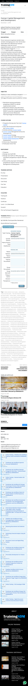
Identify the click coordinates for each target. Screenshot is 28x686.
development (21, 292)
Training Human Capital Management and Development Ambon (13, 311)
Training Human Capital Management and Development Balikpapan (13, 315)
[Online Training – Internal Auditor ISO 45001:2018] (14, 479)
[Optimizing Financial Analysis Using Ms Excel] (14, 535)
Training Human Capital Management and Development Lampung (13, 332)
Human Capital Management (13, 299)
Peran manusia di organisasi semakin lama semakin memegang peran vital (13, 308)
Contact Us (17, 1)
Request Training (9, 1)
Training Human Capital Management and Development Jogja (11, 330)
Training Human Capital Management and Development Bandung (13, 316)
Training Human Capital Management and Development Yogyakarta (12, 359)
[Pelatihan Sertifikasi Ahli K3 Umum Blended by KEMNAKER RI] (14, 571)
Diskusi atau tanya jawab (6, 293)
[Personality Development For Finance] (14, 557)
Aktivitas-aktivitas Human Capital (10, 292)
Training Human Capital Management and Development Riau (13, 350)
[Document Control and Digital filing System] (14, 542)
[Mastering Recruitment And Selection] (14, 528)
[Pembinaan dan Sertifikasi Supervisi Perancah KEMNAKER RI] (14, 464)
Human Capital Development (11, 138)
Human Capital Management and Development (12, 301)
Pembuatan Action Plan (21, 304)
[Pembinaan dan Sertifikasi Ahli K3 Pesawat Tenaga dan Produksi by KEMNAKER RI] (14, 564)
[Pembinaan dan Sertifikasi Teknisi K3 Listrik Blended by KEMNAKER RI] (14, 549)
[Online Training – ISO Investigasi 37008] (14, 586)
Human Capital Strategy (19, 302)
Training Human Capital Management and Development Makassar (13, 334)
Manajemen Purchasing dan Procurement (22, 368)
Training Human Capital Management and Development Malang (13, 335)
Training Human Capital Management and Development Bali (12, 313)
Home (3, 1)
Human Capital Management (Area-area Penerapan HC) (14, 299)
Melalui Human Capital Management (8, 304)
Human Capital (5, 67)
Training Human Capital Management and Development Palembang (11, 344)
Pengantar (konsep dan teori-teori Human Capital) (11, 305)
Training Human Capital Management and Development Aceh (13, 310)
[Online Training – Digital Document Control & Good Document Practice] (14, 601)
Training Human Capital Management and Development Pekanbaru (13, 346)
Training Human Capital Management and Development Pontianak (13, 347)
